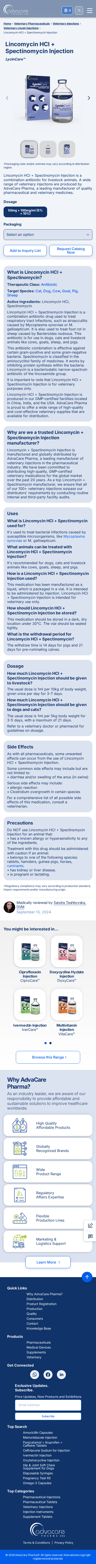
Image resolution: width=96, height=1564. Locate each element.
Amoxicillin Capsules (38, 1432)
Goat (66, 291)
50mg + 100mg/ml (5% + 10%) (25, 211)
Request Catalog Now (71, 251)
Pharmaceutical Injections (41, 1497)
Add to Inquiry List (25, 250)
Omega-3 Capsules (37, 1483)
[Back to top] (87, 1277)
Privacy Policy (63, 1542)
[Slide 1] (45, 1043)
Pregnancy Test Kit (37, 1478)
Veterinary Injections (38, 1506)
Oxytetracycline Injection (41, 1460)
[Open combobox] (48, 235)
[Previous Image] (7, 98)
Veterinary (34, 1357)
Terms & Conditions (36, 1542)
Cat (38, 291)
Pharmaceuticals (39, 1342)
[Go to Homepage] (14, 9)
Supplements (36, 1352)
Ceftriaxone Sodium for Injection (46, 1450)
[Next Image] (88, 98)
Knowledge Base (39, 1328)
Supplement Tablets (37, 1516)
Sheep (12, 295)
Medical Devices (39, 1347)
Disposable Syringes (38, 1473)
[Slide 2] (50, 1043)
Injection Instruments (38, 1511)
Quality (32, 1313)
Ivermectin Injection (37, 1455)
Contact (32, 1323)
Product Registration (41, 1303)
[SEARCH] (79, 10)
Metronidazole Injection (40, 1437)
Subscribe (48, 1416)
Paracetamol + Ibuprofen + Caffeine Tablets (42, 1444)
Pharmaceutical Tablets (40, 1502)
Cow (56, 291)
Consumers (35, 1318)
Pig (74, 291)
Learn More (49, 1262)
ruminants (15, 866)
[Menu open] (89, 11)
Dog (46, 291)
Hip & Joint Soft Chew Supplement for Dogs (39, 1467)
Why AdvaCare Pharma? (45, 1294)
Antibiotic (49, 284)
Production (34, 1308)
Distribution (35, 1299)
